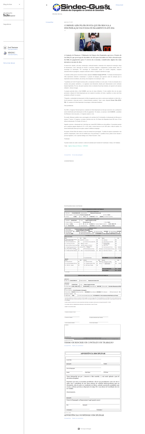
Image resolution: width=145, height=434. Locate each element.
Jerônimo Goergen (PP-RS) (99, 74)
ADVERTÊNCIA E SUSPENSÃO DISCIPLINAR (84, 415)
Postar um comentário (77, 345)
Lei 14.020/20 (111, 112)
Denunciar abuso (9, 63)
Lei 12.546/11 (82, 91)
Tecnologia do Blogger (85, 428)
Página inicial (57, 14)
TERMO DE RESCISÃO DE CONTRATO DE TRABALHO (89, 342)
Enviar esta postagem (77, 154)
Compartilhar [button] (49, 22)
